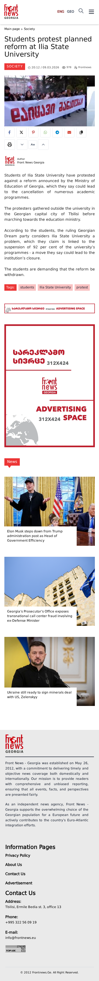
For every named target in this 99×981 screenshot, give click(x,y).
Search (85, 33)
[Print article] (9, 144)
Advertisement (18, 883)
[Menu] (91, 11)
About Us (13, 865)
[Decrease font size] (22, 144)
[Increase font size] (43, 144)
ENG (60, 11)
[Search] (81, 11)
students (27, 287)
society (15, 66)
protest (82, 287)
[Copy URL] (81, 132)
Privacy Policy (17, 856)
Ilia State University (55, 287)
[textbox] (49, 48)
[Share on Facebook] (9, 132)
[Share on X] (21, 132)
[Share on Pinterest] (33, 132)
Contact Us (15, 874)
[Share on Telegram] (57, 132)
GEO (70, 11)
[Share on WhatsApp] (45, 132)
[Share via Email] (69, 132)
